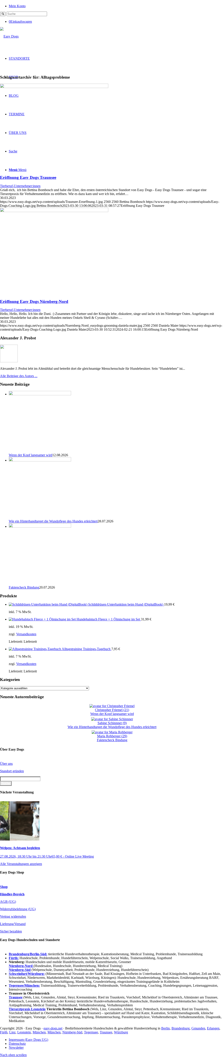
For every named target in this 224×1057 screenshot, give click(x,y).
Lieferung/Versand (13, 924)
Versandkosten (26, 634)
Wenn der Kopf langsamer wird (30, 455)
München (39, 1032)
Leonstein (24, 1032)
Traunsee (106, 1032)
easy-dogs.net (53, 1028)
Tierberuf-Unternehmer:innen (20, 186)
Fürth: (14, 958)
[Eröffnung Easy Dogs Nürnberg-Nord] (54, 211)
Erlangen (213, 1028)
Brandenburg (181, 1028)
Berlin (165, 1028)
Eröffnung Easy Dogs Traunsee (28, 177)
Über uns (6, 763)
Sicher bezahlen (11, 931)
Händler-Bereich (12, 894)
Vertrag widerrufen (13, 916)
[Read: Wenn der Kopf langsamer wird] (40, 394)
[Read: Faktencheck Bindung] (40, 526)
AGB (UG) (8, 901)
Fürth (3, 1032)
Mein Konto (17, 6)
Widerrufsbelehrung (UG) (18, 909)
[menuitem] (116, 5)
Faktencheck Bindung (24, 587)
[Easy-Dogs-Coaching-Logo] (9, 36)
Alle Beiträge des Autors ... (18, 376)
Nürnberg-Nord (21, 966)
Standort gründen (12, 771)
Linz (12, 1032)
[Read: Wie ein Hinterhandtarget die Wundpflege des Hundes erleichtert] (40, 460)
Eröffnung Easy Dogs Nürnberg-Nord (34, 301)
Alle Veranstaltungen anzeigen (21, 864)
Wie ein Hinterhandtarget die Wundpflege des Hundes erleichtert (53, 521)
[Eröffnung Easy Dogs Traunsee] (54, 87)
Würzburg (121, 1032)
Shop (4, 887)
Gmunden (198, 1028)
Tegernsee (91, 1032)
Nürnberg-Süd (72, 1032)
